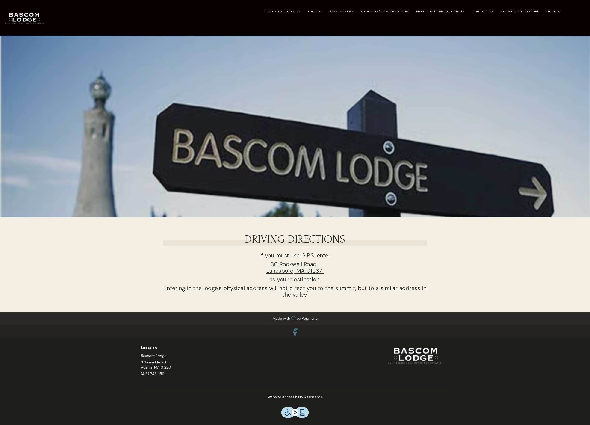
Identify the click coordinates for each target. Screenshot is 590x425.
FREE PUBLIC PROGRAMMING (440, 11)
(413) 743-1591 (153, 373)
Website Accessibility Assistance (295, 397)
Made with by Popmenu (160, 318)
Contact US (483, 11)
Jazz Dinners (341, 11)
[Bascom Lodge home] (24, 18)
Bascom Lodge (416, 356)
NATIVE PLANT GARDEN (520, 11)
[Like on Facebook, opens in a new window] (295, 333)
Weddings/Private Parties (384, 11)
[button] (282, 11)
